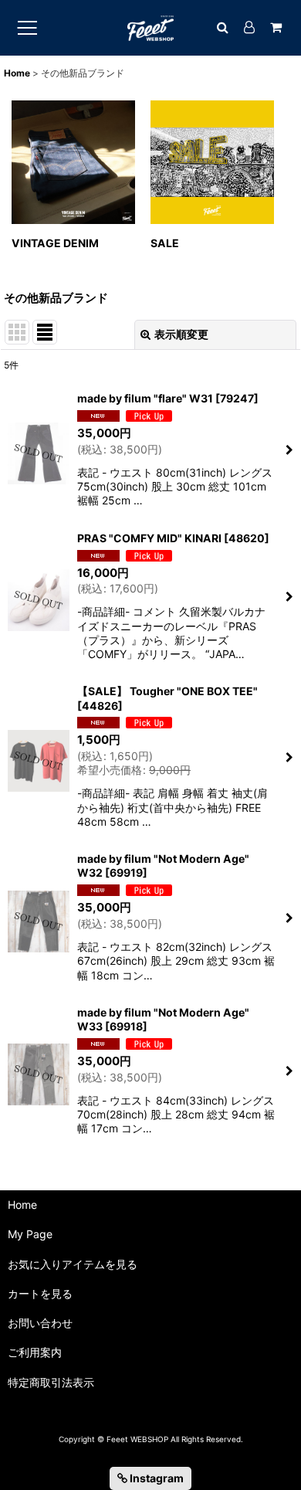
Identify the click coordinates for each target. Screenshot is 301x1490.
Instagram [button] (155, 1478)
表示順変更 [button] (181, 334)
